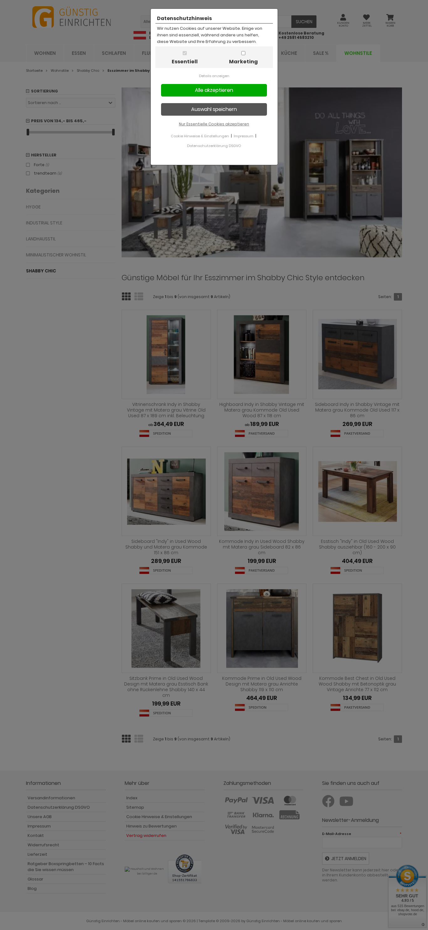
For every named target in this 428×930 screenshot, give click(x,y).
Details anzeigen (214, 75)
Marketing (243, 61)
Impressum (243, 136)
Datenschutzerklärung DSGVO (214, 145)
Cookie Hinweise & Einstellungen (200, 136)
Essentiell (185, 61)
